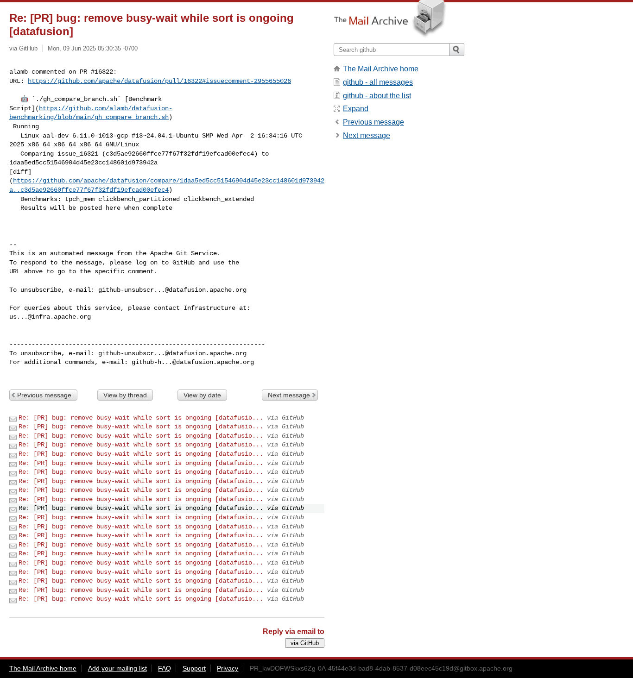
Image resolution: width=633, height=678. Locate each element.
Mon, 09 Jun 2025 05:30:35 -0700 (93, 48)
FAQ (164, 668)
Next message (289, 395)
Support (194, 668)
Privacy (227, 668)
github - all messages (378, 82)
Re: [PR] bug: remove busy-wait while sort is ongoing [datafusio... (141, 417)
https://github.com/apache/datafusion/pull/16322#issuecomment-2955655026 (159, 81)
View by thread (125, 395)
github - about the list (377, 96)
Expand (355, 109)
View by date (202, 395)
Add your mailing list (117, 668)
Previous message (44, 395)
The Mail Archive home (380, 69)
